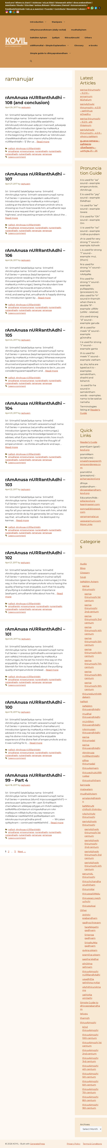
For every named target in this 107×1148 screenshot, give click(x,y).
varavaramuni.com (90, 521)
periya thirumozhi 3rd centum (93, 619)
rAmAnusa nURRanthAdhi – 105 (35, 333)
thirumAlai (88, 889)
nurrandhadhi (41, 151)
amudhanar (13, 151)
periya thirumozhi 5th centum (93, 641)
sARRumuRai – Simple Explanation (48, 45)
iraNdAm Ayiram (38, 37)
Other (83, 910)
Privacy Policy (73, 1144)
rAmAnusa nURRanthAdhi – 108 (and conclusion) (35, 100)
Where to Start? (23, 2)
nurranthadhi (55, 151)
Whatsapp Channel (60, 5)
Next (22, 851)
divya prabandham (82, 2)
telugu (84, 1013)
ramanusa (47, 154)
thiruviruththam (91, 780)
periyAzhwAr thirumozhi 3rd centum (93, 854)
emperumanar (27, 151)
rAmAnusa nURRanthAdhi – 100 (35, 705)
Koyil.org (9, 2)
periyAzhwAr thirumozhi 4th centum (93, 866)
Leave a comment (17, 157)
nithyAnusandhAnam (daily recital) (48, 29)
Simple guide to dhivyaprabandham (49, 53)
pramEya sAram (91, 954)
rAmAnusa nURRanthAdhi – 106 (35, 253)
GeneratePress (37, 1144)
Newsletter (72, 9)
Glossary (79, 45)
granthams (10, 5)
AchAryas (36, 2)
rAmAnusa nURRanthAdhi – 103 (35, 482)
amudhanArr (14, 606)
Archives (85, 1124)
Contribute (60, 9)
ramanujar (36, 154)
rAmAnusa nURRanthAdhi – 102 (35, 555)
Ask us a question (34, 9)
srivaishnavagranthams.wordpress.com (91, 464)
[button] (31, 61)
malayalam (86, 789)
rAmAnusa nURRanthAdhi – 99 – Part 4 (35, 778)
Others (88, 37)
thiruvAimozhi (72, 37)
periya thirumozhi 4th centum (93, 630)
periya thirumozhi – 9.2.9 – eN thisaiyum (90, 122)
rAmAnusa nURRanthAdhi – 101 (35, 632)
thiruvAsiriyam (90, 768)
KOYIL (16, 40)
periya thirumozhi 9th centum (93, 686)
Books (20, 5)
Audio (83, 564)
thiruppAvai (89, 906)
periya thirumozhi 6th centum (93, 652)
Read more (43, 141)
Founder (49, 9)
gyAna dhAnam (42, 5)
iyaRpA (56, 37)
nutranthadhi (25, 154)
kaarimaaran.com (90, 504)
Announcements (78, 5)
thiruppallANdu (91, 893)
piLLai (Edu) (48, 2)
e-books (93, 45)
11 (15, 851)
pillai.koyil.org (87, 501)
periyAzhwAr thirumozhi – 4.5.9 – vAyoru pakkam (91, 133)
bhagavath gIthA (64, 2)
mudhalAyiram (78, 29)
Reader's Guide (88, 442)
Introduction (36, 22)
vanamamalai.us (89, 516)
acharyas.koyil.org (90, 478)
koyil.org (85, 450)
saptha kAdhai (90, 959)
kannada (85, 785)
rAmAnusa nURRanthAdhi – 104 (35, 406)
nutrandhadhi (11, 154)
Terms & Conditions (92, 1144)
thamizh (85, 1018)
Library (82, 9)
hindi (83, 577)
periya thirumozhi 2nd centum (92, 608)
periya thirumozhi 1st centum (93, 597)
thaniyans (57, 22)
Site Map (29, 5)
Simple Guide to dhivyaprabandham (90, 1006)
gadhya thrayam (91, 922)
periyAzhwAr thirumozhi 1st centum (93, 832)
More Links (86, 524)
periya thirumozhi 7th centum (93, 663)
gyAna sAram (89, 950)
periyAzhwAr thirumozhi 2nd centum (92, 843)
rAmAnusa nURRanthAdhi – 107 (35, 176)
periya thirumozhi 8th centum (93, 675)
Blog (82, 568)
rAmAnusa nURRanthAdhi (28, 148)
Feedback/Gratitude (15, 9)
